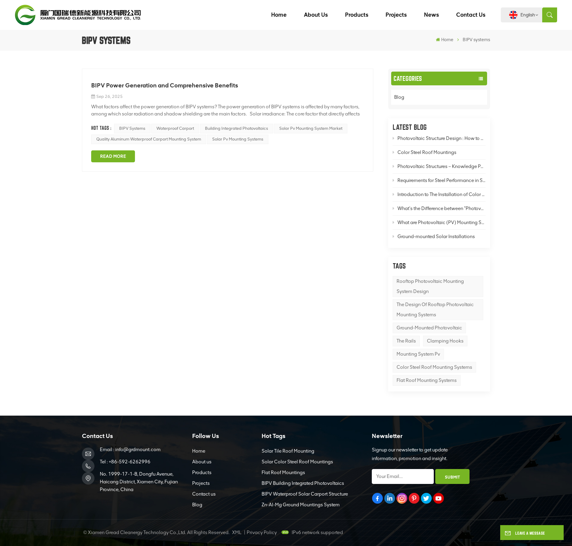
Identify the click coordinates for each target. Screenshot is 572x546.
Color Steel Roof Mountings (426, 152)
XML (237, 532)
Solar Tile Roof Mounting (288, 451)
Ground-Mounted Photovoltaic (429, 328)
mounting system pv (418, 354)
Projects (396, 14)
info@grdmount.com (138, 449)
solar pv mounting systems (237, 139)
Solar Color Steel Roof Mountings (297, 462)
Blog (399, 97)
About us (316, 14)
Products (356, 14)
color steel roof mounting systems (434, 367)
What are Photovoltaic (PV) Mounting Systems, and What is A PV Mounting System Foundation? (441, 222)
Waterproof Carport (175, 128)
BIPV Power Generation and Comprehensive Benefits (164, 85)
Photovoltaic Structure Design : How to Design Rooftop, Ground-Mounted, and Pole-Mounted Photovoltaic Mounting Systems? (441, 138)
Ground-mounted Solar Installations (436, 236)
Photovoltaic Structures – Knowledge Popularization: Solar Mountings (441, 166)
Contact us (470, 14)
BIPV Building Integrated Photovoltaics (303, 483)
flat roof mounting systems (427, 380)
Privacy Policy (262, 532)
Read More (113, 156)
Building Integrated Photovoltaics (236, 128)
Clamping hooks (445, 341)
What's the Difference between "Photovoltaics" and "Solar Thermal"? (441, 208)
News (431, 14)
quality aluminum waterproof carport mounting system (148, 139)
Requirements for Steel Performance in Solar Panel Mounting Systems (441, 180)
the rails (406, 341)
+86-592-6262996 (129, 462)
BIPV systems (132, 128)
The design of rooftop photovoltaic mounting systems (435, 309)
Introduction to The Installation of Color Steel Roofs (441, 194)
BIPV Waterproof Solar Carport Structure (305, 494)
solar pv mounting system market (310, 128)
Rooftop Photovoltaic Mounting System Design (430, 286)
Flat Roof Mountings (283, 472)
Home (279, 14)
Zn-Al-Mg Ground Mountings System (301, 505)
